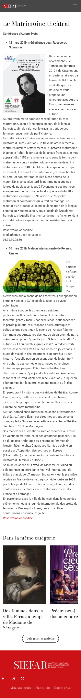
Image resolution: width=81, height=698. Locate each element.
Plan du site (42, 688)
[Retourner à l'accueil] (15, 6)
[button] (75, 6)
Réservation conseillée (18, 518)
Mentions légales (20, 688)
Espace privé (62, 688)
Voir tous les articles (40, 638)
